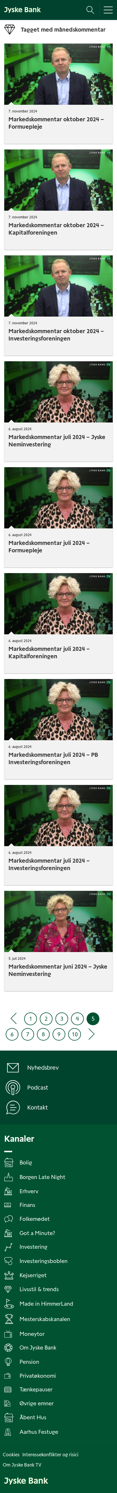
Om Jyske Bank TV (22, 1465)
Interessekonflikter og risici (50, 1455)
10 (75, 1034)
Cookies (11, 1455)
